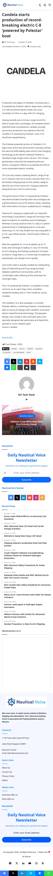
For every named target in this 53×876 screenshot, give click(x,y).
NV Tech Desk (9, 42)
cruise (25, 244)
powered (39, 349)
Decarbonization (26, 416)
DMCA (5, 780)
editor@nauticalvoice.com (17, 753)
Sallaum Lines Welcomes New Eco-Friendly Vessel (26, 423)
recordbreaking (18, 352)
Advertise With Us (10, 795)
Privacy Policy (8, 776)
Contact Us (7, 772)
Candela (14, 349)
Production (7, 352)
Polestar (30, 349)
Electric (22, 349)
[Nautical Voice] (13, 5)
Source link (7, 337)
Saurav (28, 856)
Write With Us (8, 799)
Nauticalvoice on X (11, 631)
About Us (6, 768)
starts (29, 352)
